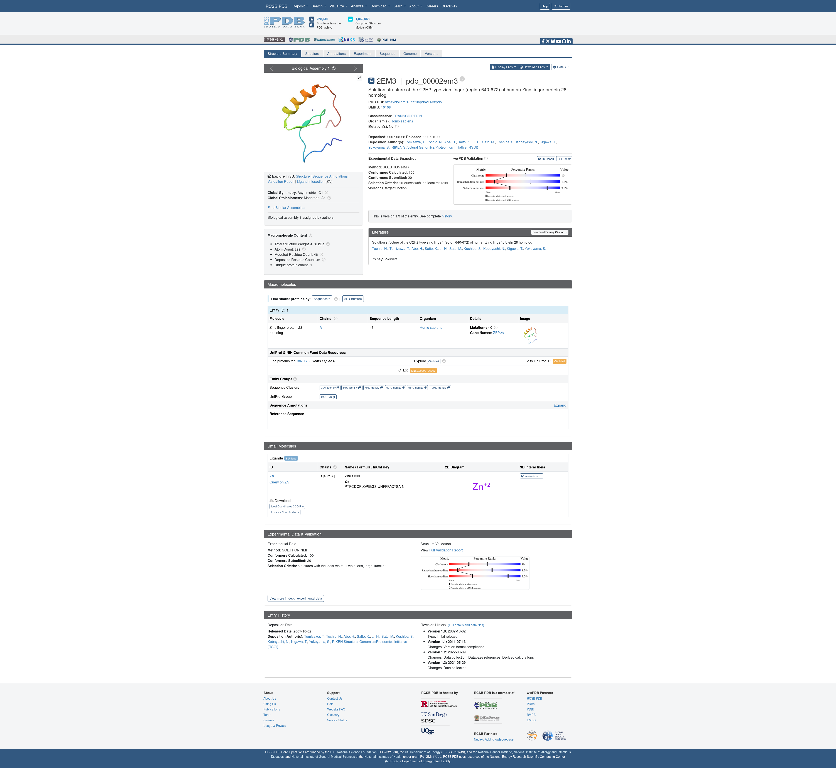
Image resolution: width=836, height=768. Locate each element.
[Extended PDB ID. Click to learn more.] (462, 78)
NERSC (391, 761)
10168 (386, 107)
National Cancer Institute (495, 752)
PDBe (531, 704)
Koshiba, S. (505, 141)
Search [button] (318, 5)
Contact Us (334, 698)
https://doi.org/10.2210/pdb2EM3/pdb (413, 101)
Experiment (362, 53)
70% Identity (372, 387)
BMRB (531, 714)
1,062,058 (362, 18)
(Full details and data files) (466, 625)
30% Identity (328, 387)
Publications (271, 709)
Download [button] (379, 5)
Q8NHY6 (302, 360)
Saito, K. (464, 141)
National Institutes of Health (383, 756)
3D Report (548, 159)
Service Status (337, 720)
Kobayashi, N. (527, 141)
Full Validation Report (446, 550)
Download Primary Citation (549, 232)
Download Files (534, 67)
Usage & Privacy (274, 725)
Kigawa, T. (548, 141)
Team (267, 714)
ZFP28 (498, 332)
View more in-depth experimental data (296, 598)
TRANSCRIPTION (407, 115)
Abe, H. (450, 141)
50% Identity (350, 387)
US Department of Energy (422, 752)
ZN (272, 475)
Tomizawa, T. (415, 141)
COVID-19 (449, 5)
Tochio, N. (435, 141)
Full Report (564, 159)
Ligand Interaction (311, 181)
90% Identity (393, 387)
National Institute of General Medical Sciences (323, 756)
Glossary (333, 714)
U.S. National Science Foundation (353, 752)
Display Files (504, 67)
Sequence (387, 53)
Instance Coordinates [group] (284, 512)
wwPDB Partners (540, 692)
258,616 (322, 18)
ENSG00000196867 (423, 370)
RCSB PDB (276, 6)
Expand (560, 405)
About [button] (414, 5)
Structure (312, 53)
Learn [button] (398, 5)
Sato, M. (488, 141)
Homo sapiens (402, 121)
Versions (431, 53)
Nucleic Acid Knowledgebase (494, 739)
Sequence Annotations (330, 176)
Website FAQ (336, 709)
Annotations (336, 53)
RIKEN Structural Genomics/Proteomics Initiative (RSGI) (434, 147)
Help (545, 6)
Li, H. (476, 141)
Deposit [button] (299, 5)
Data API (563, 67)
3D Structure (353, 299)
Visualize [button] (337, 5)
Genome (410, 53)
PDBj (530, 709)
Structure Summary (282, 53)
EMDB (531, 720)
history (447, 216)
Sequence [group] (321, 299)
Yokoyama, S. (379, 147)
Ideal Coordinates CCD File (287, 506)
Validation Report (281, 181)
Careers (432, 5)
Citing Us (269, 704)
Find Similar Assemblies (286, 207)
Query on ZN (279, 482)
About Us (269, 698)
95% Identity (415, 387)
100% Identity (438, 387)
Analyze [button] (357, 5)
